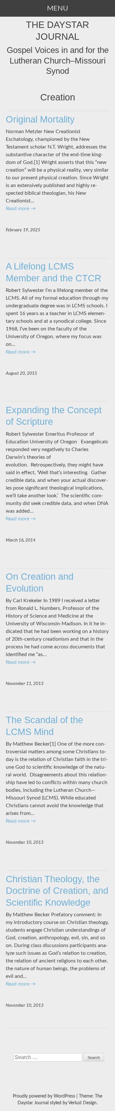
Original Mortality (40, 119)
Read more (21, 208)
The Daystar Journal (57, 30)
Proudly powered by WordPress (44, 1096)
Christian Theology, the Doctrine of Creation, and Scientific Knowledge (57, 891)
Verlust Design (82, 1103)
